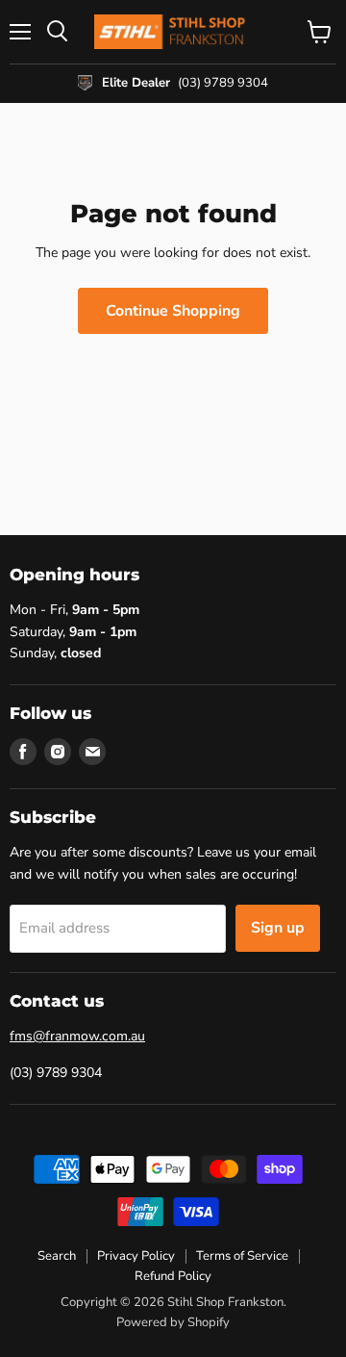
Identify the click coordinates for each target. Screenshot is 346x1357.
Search (56, 1256)
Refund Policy (173, 1276)
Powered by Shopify (173, 1322)
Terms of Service (242, 1256)
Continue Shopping (173, 310)
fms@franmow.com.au (77, 1036)
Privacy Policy (136, 1256)
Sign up (278, 927)
